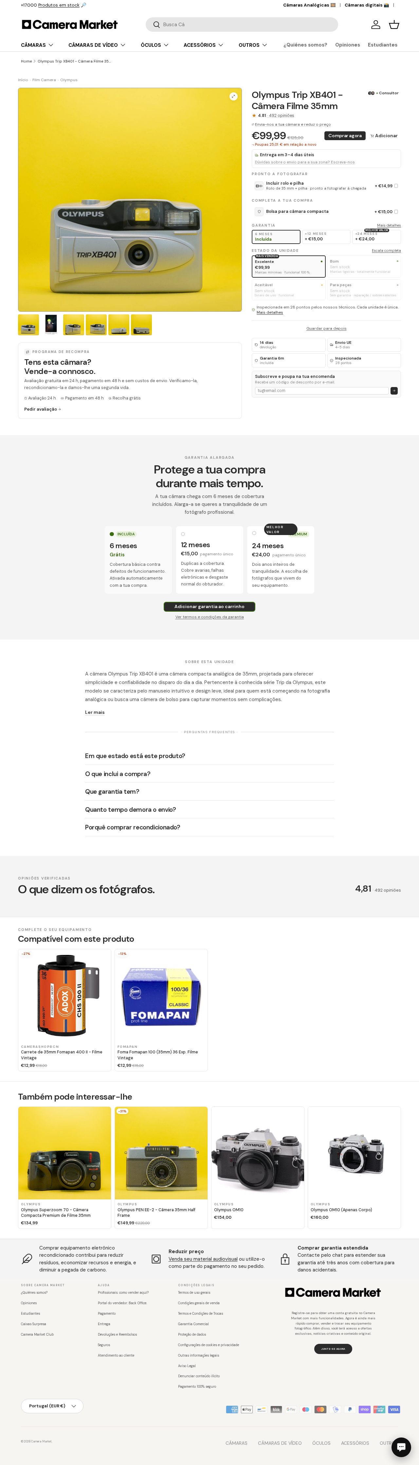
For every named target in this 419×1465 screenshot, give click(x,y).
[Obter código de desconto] (394, 391)
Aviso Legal (187, 1366)
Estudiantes (382, 45)
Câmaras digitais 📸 (367, 5)
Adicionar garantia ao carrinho (209, 606)
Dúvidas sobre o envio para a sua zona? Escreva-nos (305, 162)
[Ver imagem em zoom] (233, 96)
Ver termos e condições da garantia (209, 617)
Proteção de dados (192, 1334)
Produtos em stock (59, 5)
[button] (394, 24)
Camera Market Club (37, 1334)
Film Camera (44, 80)
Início (23, 80)
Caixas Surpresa (33, 1324)
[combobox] (242, 24)
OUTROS (249, 45)
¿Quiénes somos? (305, 45)
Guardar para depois (326, 328)
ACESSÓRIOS (200, 45)
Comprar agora (344, 136)
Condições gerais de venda (199, 1303)
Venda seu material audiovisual (203, 1259)
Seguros (104, 1345)
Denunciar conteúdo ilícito (199, 1376)
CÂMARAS (33, 45)
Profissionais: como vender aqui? (123, 1292)
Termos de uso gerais (194, 1292)
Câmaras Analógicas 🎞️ (309, 5)
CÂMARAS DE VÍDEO (93, 45)
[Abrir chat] (401, 1447)
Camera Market (41, 1441)
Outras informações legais (198, 1355)
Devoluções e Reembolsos (117, 1334)
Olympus (69, 80)
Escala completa (386, 250)
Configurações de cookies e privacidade (208, 1345)
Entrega (104, 1324)
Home (26, 61)
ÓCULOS (151, 45)
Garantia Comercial (193, 1324)
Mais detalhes (389, 225)
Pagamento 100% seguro (197, 1386)
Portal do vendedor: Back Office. (122, 1303)
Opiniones (347, 45)
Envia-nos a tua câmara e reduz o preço (293, 124)
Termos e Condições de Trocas (200, 1313)
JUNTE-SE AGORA (333, 1348)
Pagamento (107, 1313)
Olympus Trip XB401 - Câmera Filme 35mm (74, 61)
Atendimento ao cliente (116, 1355)
